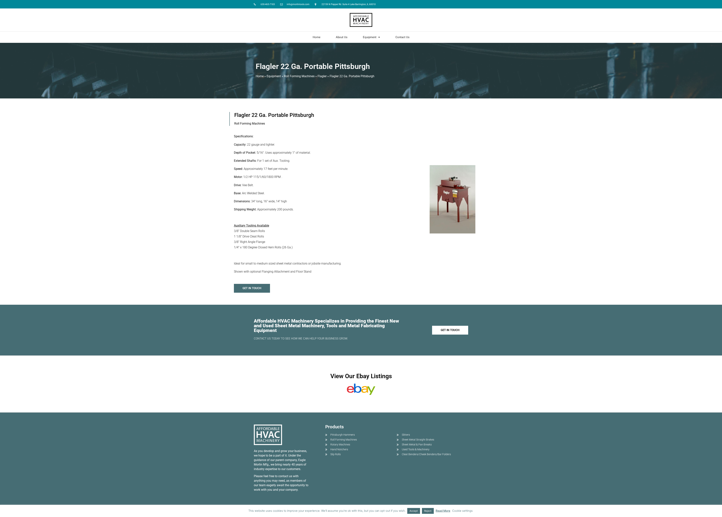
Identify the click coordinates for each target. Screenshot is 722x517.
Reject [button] (428, 510)
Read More (443, 510)
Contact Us (402, 37)
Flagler (322, 76)
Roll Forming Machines (299, 76)
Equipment (369, 37)
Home (316, 37)
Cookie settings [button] (462, 510)
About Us (341, 37)
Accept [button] (414, 510)
